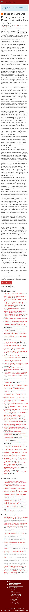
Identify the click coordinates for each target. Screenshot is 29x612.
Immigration (17, 573)
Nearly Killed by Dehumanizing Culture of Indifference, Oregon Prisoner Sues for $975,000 (16, 398)
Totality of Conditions (22, 554)
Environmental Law (10, 573)
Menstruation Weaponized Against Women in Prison (15, 508)
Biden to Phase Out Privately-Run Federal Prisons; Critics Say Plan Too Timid (14, 311)
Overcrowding (9, 550)
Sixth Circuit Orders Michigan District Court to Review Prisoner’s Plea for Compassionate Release (16, 420)
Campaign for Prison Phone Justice (16, 586)
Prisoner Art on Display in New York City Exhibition (15, 406)
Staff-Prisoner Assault (20, 557)
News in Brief (7, 474)
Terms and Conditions (15, 592)
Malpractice (19, 560)
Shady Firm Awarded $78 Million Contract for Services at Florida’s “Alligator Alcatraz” (16, 571)
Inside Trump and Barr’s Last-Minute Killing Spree (15, 293)
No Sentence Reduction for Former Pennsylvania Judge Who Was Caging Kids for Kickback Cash (15, 352)
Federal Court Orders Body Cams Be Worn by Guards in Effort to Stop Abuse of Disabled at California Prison (16, 363)
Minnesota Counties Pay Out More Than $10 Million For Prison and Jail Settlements (15, 456)
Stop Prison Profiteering (16, 594)
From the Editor (7, 306)
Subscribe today (5, 9)
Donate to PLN (15, 602)
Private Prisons (8, 28)
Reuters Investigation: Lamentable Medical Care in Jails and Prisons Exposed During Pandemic (16, 314)
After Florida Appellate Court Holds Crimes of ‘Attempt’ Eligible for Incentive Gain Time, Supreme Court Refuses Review (15, 482)
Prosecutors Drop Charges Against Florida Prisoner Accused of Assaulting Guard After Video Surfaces (15, 393)
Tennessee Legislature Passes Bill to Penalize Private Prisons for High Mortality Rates (15, 567)
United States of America (19, 28)
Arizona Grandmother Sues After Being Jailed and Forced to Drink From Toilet (14, 341)
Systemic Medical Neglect (17, 527)
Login (12, 286)
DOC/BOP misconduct (16, 535)
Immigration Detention (22, 550)
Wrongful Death (22, 539)
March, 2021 (5, 26)
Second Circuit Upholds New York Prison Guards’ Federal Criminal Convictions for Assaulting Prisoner (15, 325)
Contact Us (13, 589)
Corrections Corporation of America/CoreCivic (15, 569)
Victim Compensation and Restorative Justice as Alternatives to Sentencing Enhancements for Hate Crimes (14, 390)
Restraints (6, 563)
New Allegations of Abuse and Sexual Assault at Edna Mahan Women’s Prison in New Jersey (15, 466)
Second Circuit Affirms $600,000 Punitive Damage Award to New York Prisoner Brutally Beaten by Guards (15, 496)
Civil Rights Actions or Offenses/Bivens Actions (12, 521)
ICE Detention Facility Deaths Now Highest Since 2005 (16, 403)
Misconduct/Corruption (8, 520)
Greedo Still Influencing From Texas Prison (13, 378)
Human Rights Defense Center (15, 583)
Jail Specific (15, 550)
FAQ (12, 591)
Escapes (23, 560)
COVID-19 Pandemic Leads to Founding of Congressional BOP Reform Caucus (13, 368)
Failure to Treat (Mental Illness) (9, 536)
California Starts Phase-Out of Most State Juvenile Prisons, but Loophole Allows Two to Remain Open (15, 427)
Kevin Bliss (16, 25)
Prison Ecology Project (16, 595)
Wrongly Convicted (13, 587)
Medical (14, 520)
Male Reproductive (13, 560)
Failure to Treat (11, 529)
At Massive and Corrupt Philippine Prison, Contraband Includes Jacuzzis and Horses (15, 492)
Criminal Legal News (13, 584)
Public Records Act (17, 541)
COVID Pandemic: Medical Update (11, 308)
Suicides (17, 536)
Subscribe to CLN (15, 599)
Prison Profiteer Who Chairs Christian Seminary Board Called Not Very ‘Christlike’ (15, 505)
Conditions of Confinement (21, 520)
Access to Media (10, 541)
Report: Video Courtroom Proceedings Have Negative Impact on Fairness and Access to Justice (15, 356)
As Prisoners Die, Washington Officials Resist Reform (15, 442)
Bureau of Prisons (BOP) (8, 564)
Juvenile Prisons (24, 563)
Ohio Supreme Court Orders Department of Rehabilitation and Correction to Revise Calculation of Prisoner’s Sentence (15, 433)
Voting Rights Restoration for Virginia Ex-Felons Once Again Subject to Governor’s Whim (15, 502)
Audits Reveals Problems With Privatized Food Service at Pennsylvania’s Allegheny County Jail (15, 344)
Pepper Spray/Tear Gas (22, 561)
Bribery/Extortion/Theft (17, 564)
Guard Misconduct (19, 558)
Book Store (14, 601)
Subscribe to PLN (15, 598)
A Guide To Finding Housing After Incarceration (14, 332)
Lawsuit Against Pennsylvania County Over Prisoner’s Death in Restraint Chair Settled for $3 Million (15, 337)
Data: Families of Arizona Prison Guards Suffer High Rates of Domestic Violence (15, 463)
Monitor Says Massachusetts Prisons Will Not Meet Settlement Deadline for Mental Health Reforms (15, 532)
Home (10, 581)
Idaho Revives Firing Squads (10, 511)
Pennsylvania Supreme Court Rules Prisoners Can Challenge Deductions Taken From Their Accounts (14, 445)
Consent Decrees (24, 535)
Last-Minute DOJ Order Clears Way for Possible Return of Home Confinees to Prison (16, 322)
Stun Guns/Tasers (14, 561)
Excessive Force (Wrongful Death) (14, 563)
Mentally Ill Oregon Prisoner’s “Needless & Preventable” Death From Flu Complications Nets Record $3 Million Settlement (14, 417)
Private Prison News (16, 603)
